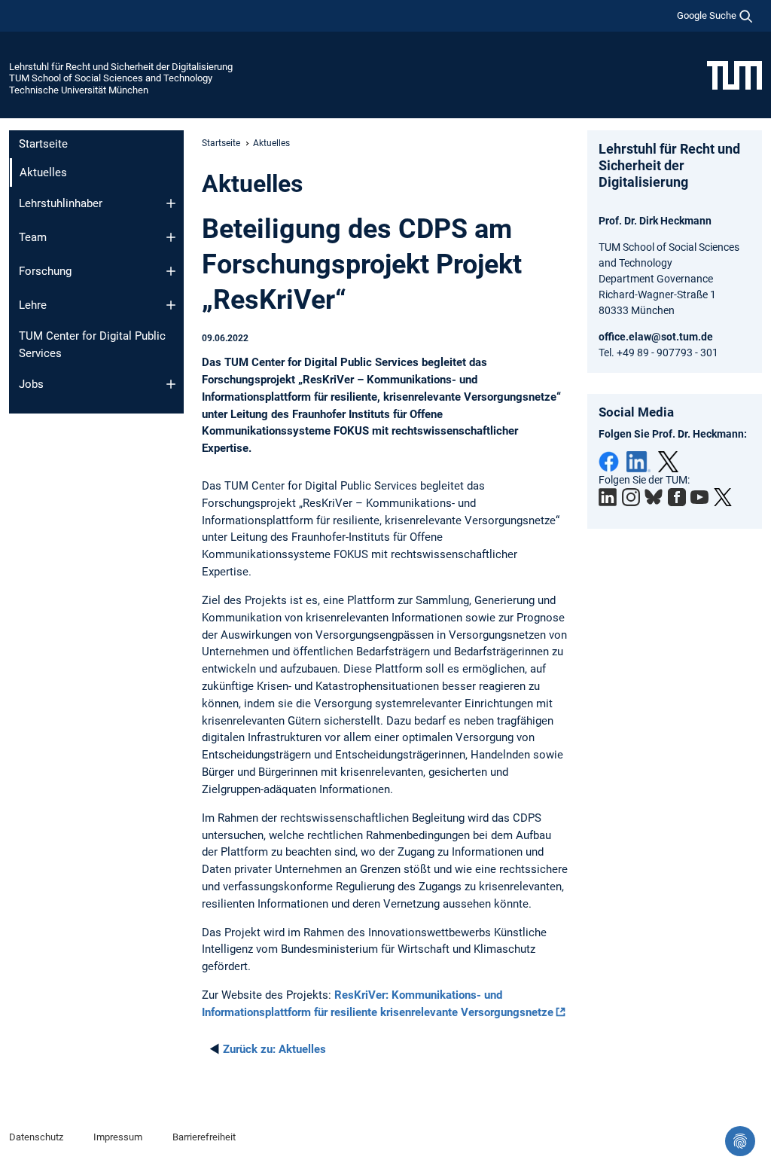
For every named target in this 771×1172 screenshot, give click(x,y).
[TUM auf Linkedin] (608, 497)
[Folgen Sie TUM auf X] (723, 497)
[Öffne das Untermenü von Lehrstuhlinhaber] (171, 203)
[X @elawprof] (668, 461)
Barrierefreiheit (204, 1137)
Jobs (31, 384)
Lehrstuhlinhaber (60, 203)
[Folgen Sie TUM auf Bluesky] (654, 497)
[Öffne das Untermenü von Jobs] (171, 384)
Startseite (43, 144)
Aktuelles (274, 1049)
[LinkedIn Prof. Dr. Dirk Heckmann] (638, 461)
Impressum (117, 1137)
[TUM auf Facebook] (677, 497)
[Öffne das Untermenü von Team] (171, 237)
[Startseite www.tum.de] (734, 74)
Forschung (45, 271)
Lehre (33, 305)
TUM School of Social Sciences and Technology (110, 78)
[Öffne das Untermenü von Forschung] (171, 271)
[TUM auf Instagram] (631, 497)
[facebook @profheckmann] (609, 461)
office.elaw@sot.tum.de (656, 337)
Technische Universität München (78, 90)
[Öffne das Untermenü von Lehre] (171, 305)
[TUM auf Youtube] (699, 497)
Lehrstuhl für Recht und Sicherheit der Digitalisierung (121, 66)
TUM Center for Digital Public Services (92, 344)
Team (33, 237)
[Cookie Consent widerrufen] (740, 1141)
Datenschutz (36, 1137)
